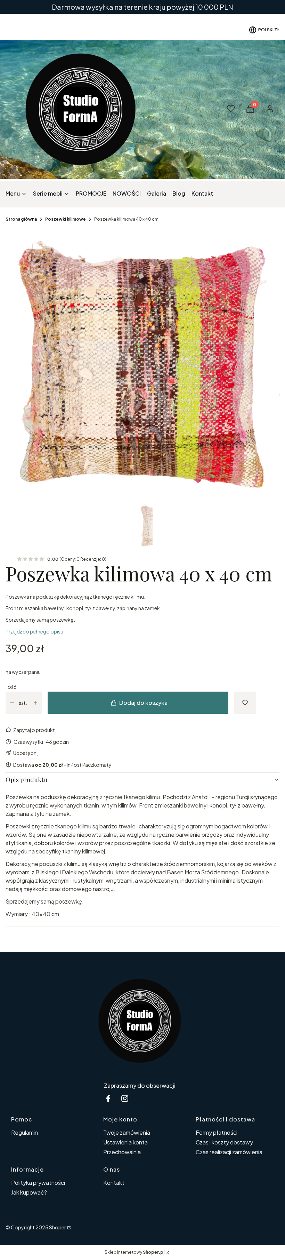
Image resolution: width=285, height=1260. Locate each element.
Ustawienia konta (125, 1142)
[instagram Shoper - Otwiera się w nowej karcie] (125, 1098)
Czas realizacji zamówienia (229, 1152)
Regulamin (24, 1132)
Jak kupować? (29, 1192)
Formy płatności (216, 1132)
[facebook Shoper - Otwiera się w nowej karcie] (108, 1098)
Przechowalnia (122, 1152)
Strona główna (21, 219)
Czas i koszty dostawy (224, 1142)
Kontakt (113, 1182)
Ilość (11, 687)
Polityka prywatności (38, 1182)
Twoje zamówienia (126, 1132)
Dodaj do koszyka (143, 702)
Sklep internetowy (134, 1252)
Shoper (57, 1227)
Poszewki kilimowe (65, 219)
